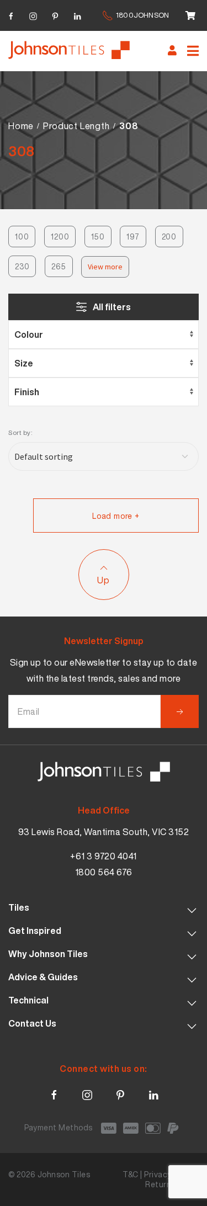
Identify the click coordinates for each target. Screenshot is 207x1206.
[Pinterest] (55, 15)
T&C (131, 1174)
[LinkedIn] (77, 15)
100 (22, 236)
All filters (112, 307)
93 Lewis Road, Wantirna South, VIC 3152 (103, 831)
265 (58, 266)
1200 (60, 236)
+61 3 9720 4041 (103, 856)
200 (169, 236)
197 (132, 236)
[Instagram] (33, 15)
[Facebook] (11, 15)
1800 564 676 (103, 872)
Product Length (76, 125)
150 (97, 236)
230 (22, 266)
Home (21, 125)
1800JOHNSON (142, 15)
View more (105, 267)
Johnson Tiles (64, 1174)
